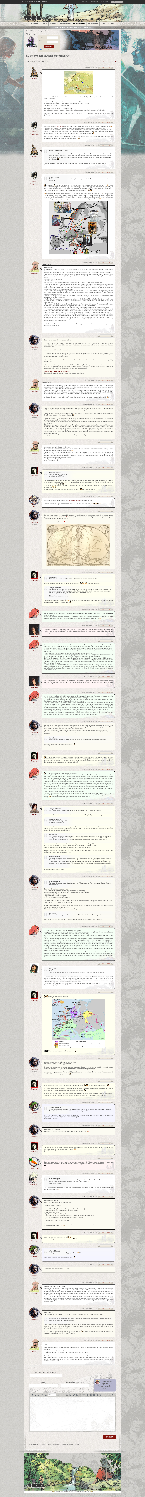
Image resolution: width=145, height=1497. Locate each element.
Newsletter (104, 2)
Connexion (85, 2)
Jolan (104, 1388)
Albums (44, 24)
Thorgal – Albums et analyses (47, 31)
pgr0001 (34, 1113)
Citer (108, 67)
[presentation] (32, 1395)
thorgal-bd (34, 347)
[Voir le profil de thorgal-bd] (34, 344)
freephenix (34, 814)
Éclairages (93, 24)
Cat (34, 619)
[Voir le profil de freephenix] (34, 812)
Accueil (28, 31)
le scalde (60, 126)
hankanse (34, 274)
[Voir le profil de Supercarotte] (34, 1166)
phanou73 (34, 476)
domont (34, 79)
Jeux (103, 24)
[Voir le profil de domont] (34, 76)
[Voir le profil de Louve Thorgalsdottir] (34, 129)
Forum (55, 27)
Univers (34, 24)
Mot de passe (41, 42)
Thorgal (100, 1386)
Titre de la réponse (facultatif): (46, 1372)
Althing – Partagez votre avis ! (71, 27)
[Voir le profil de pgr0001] (34, 1110)
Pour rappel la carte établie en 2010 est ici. (57, 371)
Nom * (43, 1382)
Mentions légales (68, 1491)
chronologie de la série (75, 500)
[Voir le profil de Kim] (34, 972)
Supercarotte (34, 1168)
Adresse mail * (75, 1382)
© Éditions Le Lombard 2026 (81, 1491)
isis (34, 507)
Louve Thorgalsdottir (34, 133)
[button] (32, 1394)
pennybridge (34, 1184)
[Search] (121, 2)
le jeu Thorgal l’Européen (64, 517)
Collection (65, 24)
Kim (34, 975)
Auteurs (54, 24)
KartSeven (34, 636)
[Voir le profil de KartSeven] (34, 634)
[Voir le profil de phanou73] (34, 473)
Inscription (94, 2)
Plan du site (59, 1491)
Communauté (79, 24)
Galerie (111, 24)
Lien (103, 67)
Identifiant (41, 37)
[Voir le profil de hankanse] (34, 271)
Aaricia (108, 1386)
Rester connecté (45, 49)
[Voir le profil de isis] (34, 504)
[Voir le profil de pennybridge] (34, 1182)
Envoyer (109, 1437)
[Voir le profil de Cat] (34, 617)
